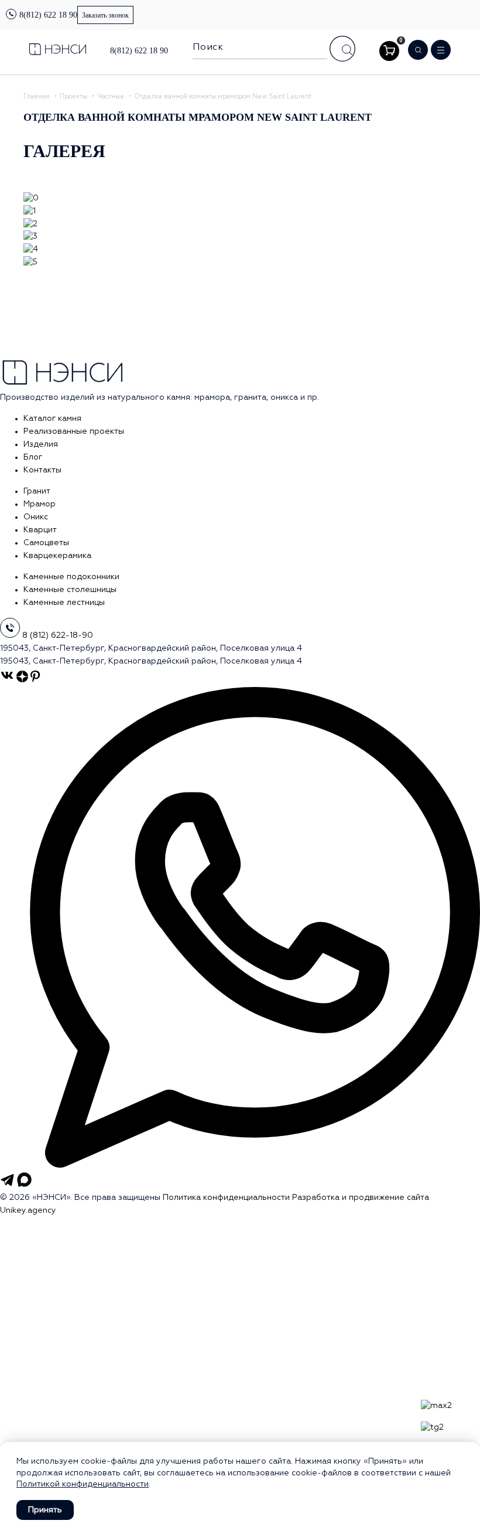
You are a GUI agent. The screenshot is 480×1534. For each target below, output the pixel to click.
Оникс (35, 517)
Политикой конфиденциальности (82, 1484)
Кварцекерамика (57, 556)
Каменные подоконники (71, 577)
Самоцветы (46, 543)
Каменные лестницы (64, 602)
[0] (389, 51)
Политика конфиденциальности (226, 1197)
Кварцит (40, 530)
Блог (33, 457)
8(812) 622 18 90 (48, 15)
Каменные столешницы (69, 590)
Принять (45, 1510)
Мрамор (39, 504)
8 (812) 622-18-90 (57, 635)
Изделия (40, 444)
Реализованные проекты (73, 431)
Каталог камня (52, 418)
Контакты (42, 470)
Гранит (36, 491)
